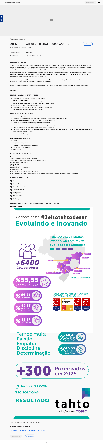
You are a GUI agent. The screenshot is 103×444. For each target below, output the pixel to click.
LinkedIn (24, 430)
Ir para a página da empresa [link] (12, 2)
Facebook (33, 430)
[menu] (99, 2)
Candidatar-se (90, 2)
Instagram (42, 430)
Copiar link (88, 43)
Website (15, 430)
